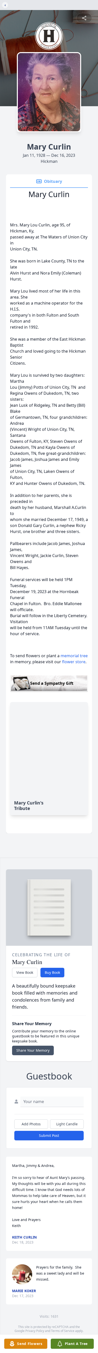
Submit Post (49, 1135)
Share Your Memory (33, 1050)
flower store (73, 661)
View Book (24, 972)
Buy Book (52, 972)
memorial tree (74, 655)
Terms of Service (62, 1331)
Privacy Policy (34, 1331)
